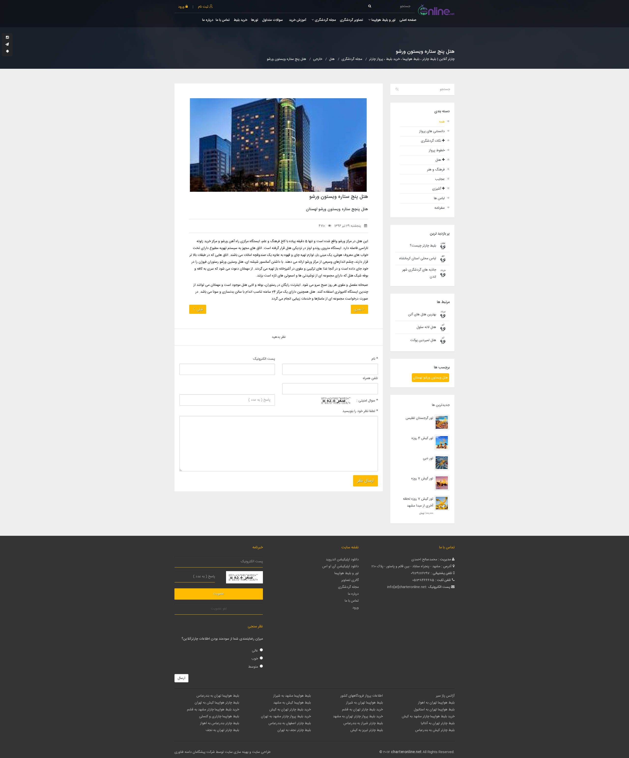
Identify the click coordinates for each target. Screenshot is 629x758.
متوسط (253, 667)
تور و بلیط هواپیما (383, 20)
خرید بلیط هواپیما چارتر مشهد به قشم (213, 710)
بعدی (357, 310)
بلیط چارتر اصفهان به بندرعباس (290, 723)
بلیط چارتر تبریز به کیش (366, 730)
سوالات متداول (272, 20)
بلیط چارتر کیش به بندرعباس (435, 730)
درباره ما (207, 20)
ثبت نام (203, 7)
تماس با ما (223, 20)
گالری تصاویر (350, 580)
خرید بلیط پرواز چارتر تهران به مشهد (358, 716)
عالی (255, 651)
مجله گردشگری (325, 20)
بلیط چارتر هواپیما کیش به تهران (217, 703)
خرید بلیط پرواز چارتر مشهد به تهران (286, 716)
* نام (375, 359)
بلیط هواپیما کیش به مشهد (292, 703)
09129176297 (420, 573)
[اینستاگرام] (7, 38)
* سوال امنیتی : (367, 401)
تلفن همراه (370, 378)
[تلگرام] (7, 45)
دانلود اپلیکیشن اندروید (342, 560)
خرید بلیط (240, 20)
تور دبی (428, 458)
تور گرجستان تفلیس (419, 418)
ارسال (181, 678)
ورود (182, 7)
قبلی (199, 310)
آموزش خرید (297, 20)
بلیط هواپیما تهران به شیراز (364, 703)
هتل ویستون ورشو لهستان (430, 377)
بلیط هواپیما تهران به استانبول (434, 710)
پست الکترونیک (264, 359)
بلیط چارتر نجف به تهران (294, 730)
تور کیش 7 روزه (422, 479)
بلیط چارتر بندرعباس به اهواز (219, 723)
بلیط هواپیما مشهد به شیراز (292, 696)
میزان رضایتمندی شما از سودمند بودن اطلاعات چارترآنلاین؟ (222, 639)
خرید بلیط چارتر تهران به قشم (362, 710)
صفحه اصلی (408, 20)
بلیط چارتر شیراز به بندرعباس (363, 723)
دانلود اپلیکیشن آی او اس (340, 566)
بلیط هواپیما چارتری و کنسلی (219, 716)
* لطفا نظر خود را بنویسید (360, 411)
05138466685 (423, 580)
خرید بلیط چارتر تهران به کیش (290, 710)
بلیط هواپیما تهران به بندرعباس (218, 696)
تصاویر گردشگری (351, 20)
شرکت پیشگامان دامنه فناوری (194, 752)
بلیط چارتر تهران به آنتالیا (438, 723)
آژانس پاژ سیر (445, 696)
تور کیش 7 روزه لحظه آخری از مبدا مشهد (418, 502)
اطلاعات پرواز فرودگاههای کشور (361, 696)
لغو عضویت (219, 609)
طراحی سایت (261, 752)
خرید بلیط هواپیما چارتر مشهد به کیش (428, 716)
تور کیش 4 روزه (422, 438)
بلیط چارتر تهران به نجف (222, 730)
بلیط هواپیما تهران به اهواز (436, 703)
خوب (254, 659)
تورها (254, 20)
